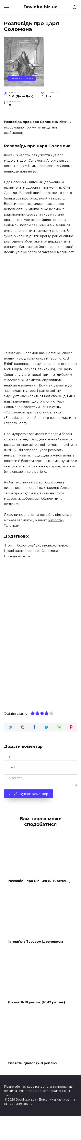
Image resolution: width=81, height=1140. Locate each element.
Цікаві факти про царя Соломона (31, 551)
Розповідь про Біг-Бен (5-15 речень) (39, 881)
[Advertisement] (40, 303)
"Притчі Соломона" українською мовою (36, 545)
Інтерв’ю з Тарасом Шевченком (35, 941)
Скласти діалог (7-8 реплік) (32, 1063)
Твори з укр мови (21, 78)
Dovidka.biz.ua (40, 7)
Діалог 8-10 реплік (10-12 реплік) (36, 1002)
